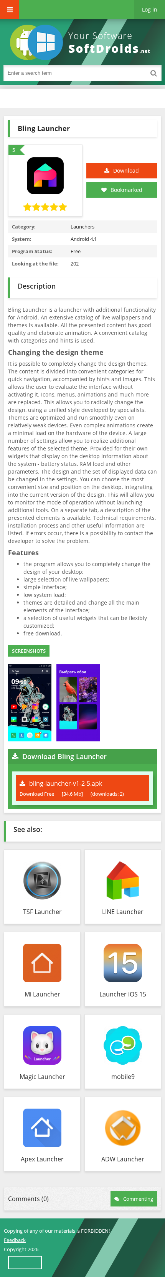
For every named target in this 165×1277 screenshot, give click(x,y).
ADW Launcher (122, 1159)
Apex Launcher (42, 1159)
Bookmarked (126, 189)
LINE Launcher (123, 911)
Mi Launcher (42, 994)
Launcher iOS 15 (122, 994)
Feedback (15, 1240)
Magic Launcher (42, 1076)
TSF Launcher (42, 911)
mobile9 (123, 1076)
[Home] (82, 42)
